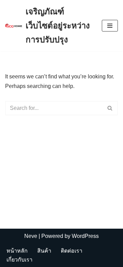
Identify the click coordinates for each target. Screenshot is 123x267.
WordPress (85, 236)
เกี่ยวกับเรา (19, 260)
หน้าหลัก (17, 251)
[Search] (110, 108)
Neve (30, 236)
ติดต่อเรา (71, 251)
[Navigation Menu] (110, 25)
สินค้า (44, 251)
